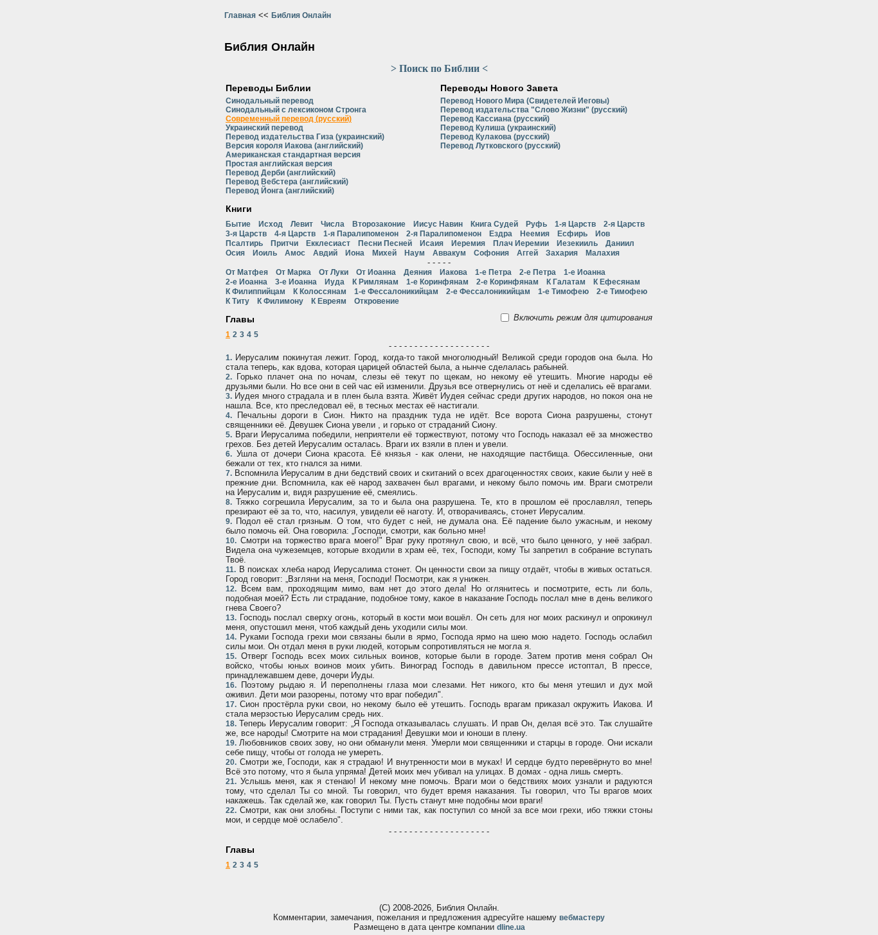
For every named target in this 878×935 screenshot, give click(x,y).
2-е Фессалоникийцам (488, 291)
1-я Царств (575, 224)
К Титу (237, 301)
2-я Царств (624, 224)
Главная (240, 15)
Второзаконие (379, 224)
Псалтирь (244, 243)
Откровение (376, 301)
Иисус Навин (438, 224)
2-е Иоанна (246, 281)
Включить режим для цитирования (583, 317)
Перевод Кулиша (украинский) (498, 127)
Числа (333, 224)
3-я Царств (246, 233)
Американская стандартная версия (293, 154)
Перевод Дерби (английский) (281, 172)
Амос (295, 253)
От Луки (333, 272)
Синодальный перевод (270, 100)
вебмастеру (582, 917)
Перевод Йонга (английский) (280, 190)
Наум (414, 253)
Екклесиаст (328, 243)
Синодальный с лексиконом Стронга (296, 109)
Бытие (238, 224)
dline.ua (511, 927)
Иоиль (265, 253)
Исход (270, 224)
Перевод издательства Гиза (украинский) (305, 136)
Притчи (284, 243)
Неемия (535, 233)
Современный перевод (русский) (289, 118)
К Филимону (280, 301)
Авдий (325, 253)
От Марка (293, 272)
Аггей (527, 253)
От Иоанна (376, 272)
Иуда (335, 281)
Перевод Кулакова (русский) (495, 136)
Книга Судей (494, 224)
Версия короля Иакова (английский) (294, 145)
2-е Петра (537, 272)
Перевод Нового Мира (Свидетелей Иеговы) (524, 100)
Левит (302, 224)
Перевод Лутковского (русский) (500, 145)
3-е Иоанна (296, 281)
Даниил (619, 243)
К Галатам (566, 281)
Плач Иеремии (521, 243)
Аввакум (449, 253)
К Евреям (328, 301)
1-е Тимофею (563, 291)
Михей (384, 253)
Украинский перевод (264, 127)
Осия (235, 253)
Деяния (418, 272)
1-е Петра (493, 272)
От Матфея (247, 272)
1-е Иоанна (584, 272)
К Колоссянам (319, 291)
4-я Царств (295, 233)
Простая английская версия (279, 163)
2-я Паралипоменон (443, 233)
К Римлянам (375, 281)
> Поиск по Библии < (439, 68)
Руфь (536, 224)
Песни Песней (385, 243)
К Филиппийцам (255, 291)
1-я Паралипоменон (361, 233)
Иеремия (468, 243)
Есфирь (572, 233)
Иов (602, 233)
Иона (354, 253)
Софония (491, 253)
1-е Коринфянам (437, 281)
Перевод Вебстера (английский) (287, 181)
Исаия (431, 243)
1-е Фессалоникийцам (396, 291)
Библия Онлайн (301, 15)
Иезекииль (577, 243)
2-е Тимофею (621, 291)
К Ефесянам (616, 281)
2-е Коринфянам (507, 281)
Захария (562, 253)
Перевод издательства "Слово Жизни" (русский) (533, 109)
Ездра (500, 233)
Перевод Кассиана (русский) (495, 118)
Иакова (453, 272)
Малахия (603, 253)
